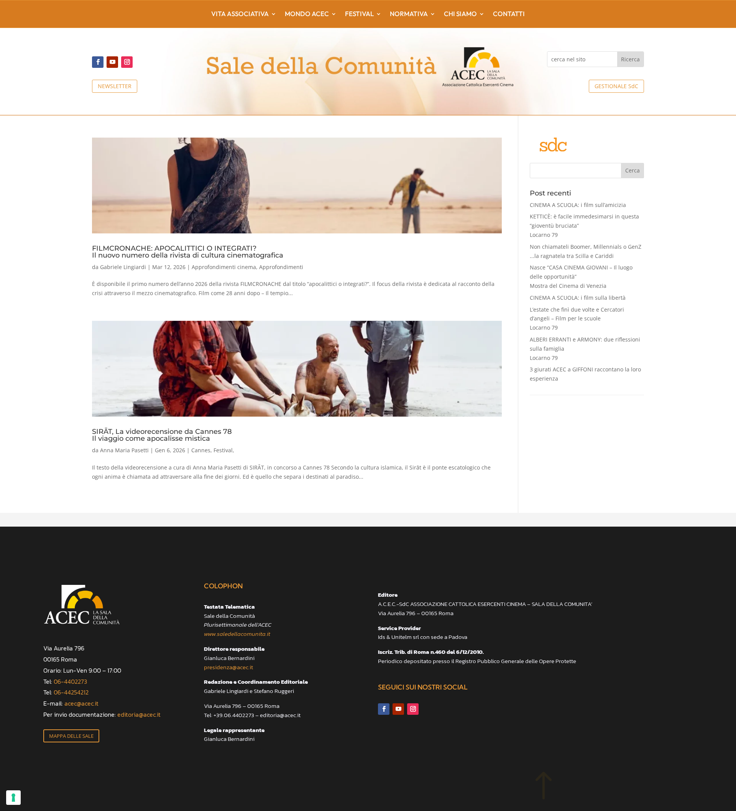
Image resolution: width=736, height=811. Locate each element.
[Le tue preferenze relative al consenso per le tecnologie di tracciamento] (13, 797)
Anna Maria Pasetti (124, 450)
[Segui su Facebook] (98, 62)
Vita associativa (240, 14)
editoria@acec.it (139, 714)
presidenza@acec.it (228, 667)
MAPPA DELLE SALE (71, 735)
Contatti (509, 14)
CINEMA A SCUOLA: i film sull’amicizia (578, 204)
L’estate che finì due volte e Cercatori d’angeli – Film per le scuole (577, 319)
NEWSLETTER (114, 86)
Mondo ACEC (307, 14)
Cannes (200, 450)
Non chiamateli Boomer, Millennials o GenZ (585, 251)
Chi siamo (460, 14)
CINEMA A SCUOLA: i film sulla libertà (578, 297)
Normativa (409, 14)
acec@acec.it (81, 703)
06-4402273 (70, 681)
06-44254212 (71, 692)
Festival (359, 14)
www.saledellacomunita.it (237, 633)
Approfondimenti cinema (224, 267)
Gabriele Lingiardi (123, 267)
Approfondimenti (281, 267)
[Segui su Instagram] (127, 62)
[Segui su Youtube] (112, 62)
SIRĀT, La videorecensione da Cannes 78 (162, 434)
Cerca (632, 170)
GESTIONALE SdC (616, 86)
